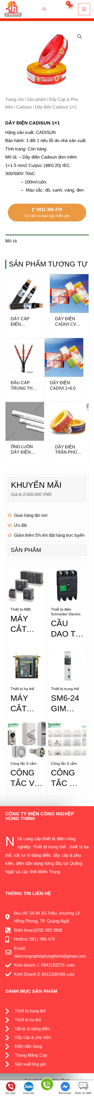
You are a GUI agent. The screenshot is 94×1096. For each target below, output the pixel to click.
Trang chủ (14, 99)
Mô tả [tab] (11, 240)
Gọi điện (10, 1093)
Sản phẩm (36, 99)
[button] (52, 9)
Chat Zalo (28, 1093)
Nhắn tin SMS (83, 1093)
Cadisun (24, 107)
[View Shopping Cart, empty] (70, 9)
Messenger (65, 1093)
